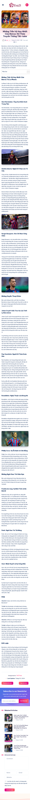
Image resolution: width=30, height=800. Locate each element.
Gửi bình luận (9, 790)
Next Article (24, 683)
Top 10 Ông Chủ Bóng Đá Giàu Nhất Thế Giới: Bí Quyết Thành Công (21, 747)
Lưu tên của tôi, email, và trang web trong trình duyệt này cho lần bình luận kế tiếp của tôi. (16, 783)
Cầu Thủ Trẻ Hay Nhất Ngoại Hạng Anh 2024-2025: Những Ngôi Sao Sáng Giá (21, 727)
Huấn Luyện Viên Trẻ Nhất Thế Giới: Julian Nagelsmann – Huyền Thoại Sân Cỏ (21, 717)
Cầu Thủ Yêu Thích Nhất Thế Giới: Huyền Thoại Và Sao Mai (21, 737)
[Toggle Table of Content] (27, 71)
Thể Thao (19, 675)
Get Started (23, 701)
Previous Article (7, 683)
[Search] (26, 4)
